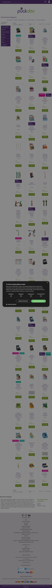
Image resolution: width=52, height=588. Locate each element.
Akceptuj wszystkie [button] (39, 301)
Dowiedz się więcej (29, 291)
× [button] (47, 282)
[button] (11, 304)
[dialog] (26, 294)
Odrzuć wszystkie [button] (23, 301)
